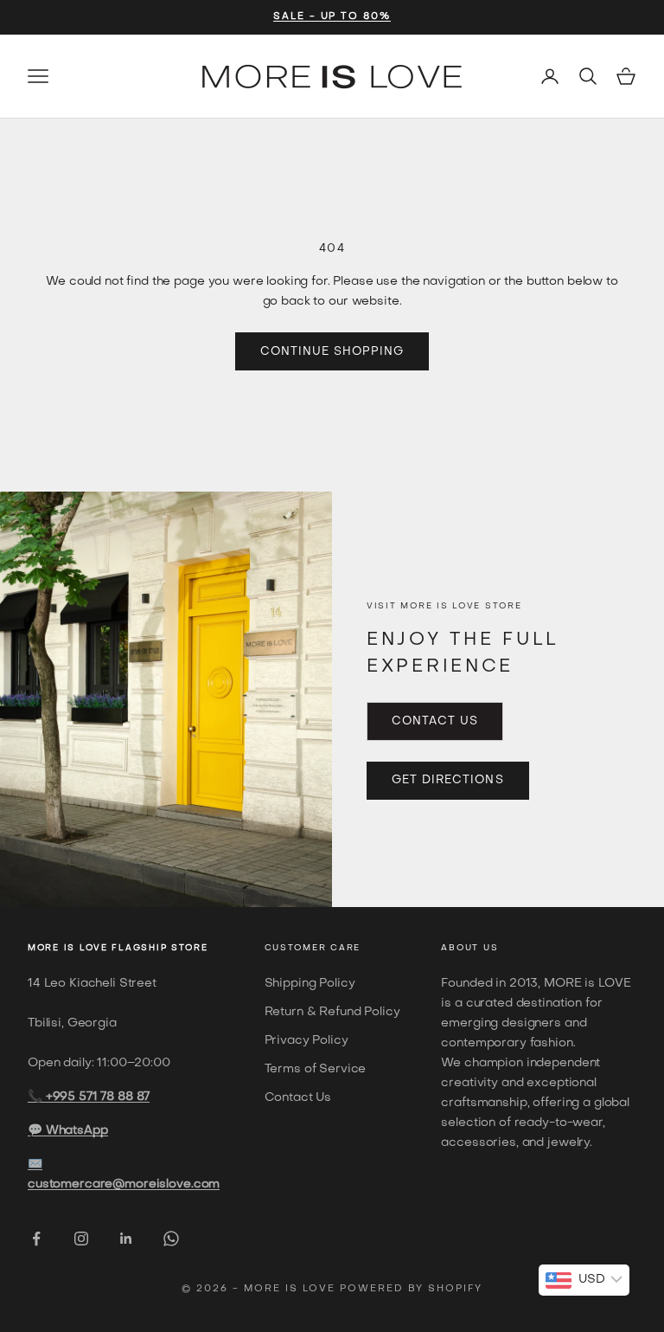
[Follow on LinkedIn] (126, 1238)
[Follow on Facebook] (36, 1238)
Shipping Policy (310, 983)
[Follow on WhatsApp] (171, 1238)
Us (490, 948)
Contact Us (435, 721)
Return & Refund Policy (332, 1012)
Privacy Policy (306, 1040)
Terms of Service (316, 1069)
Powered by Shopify (411, 1289)
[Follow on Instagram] (81, 1238)
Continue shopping (332, 351)
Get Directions (448, 780)
